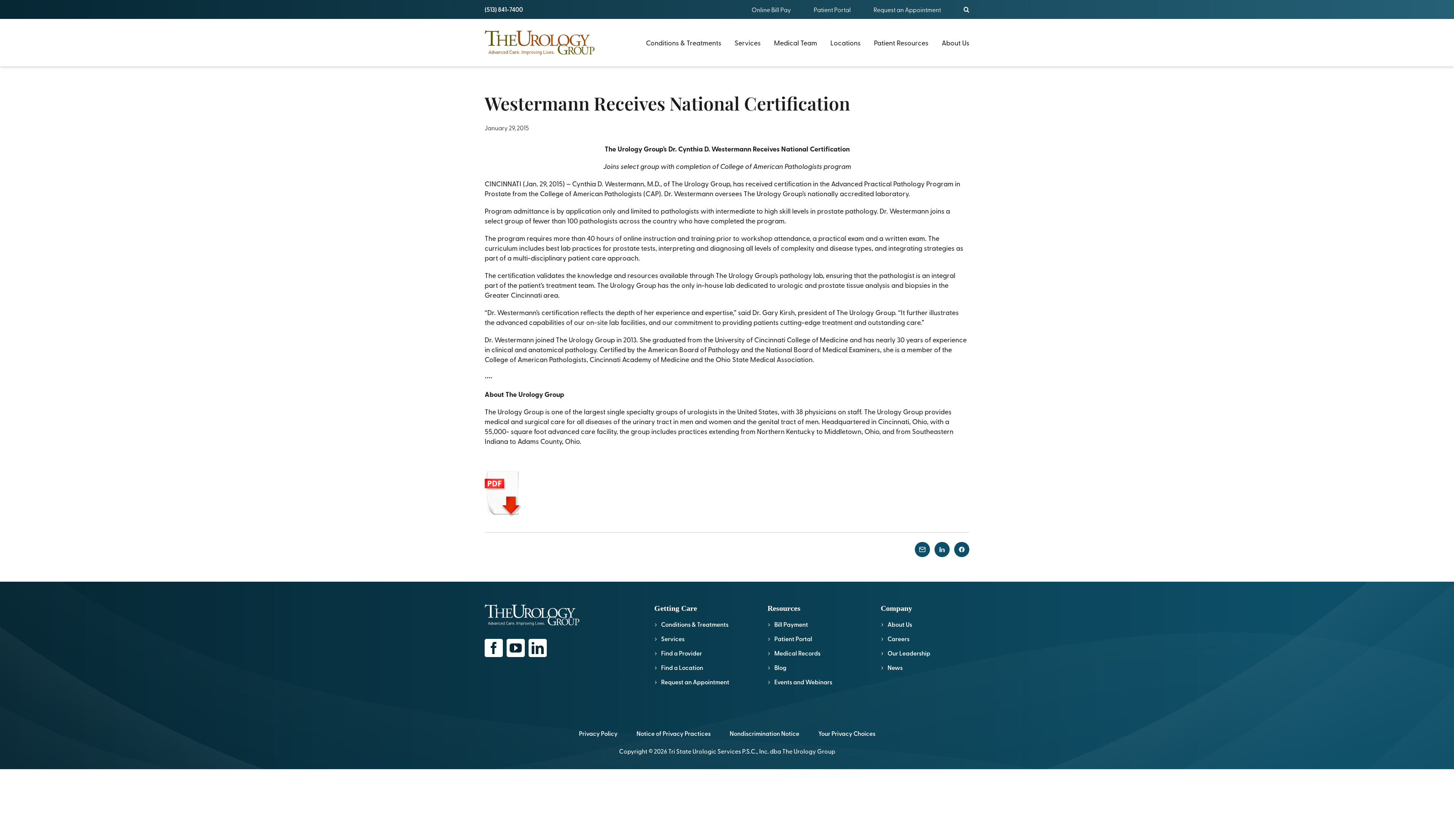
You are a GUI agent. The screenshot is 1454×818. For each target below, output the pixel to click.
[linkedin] (538, 648)
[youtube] (516, 648)
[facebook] (494, 648)
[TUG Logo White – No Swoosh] (532, 607)
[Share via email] (922, 549)
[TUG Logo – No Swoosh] (539, 33)
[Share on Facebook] (961, 549)
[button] (966, 9)
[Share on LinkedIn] (942, 549)
